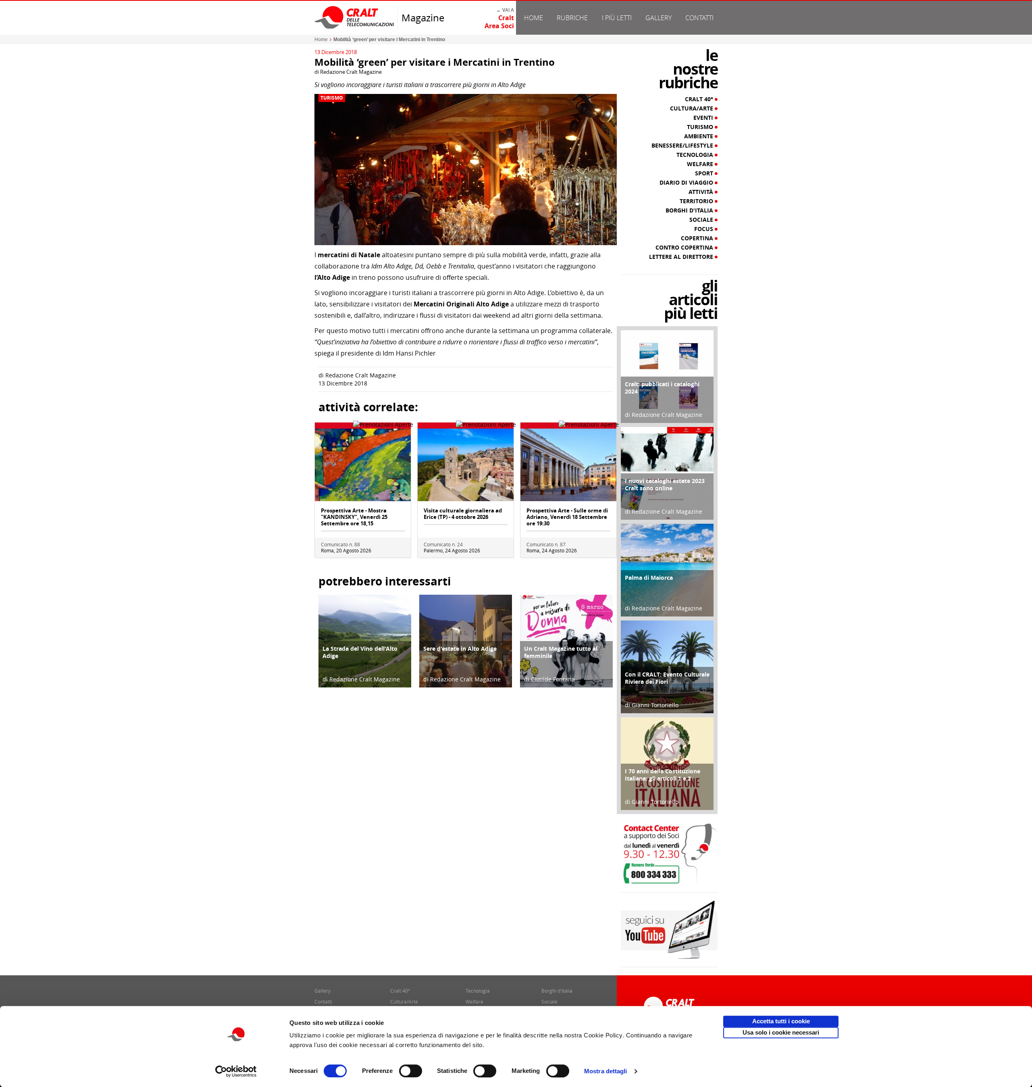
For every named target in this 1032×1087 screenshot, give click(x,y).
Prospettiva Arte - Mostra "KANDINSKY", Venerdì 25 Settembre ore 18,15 (354, 517)
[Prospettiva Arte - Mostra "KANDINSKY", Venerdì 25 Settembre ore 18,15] (363, 464)
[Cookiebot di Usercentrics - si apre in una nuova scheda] (236, 1071)
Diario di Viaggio (687, 182)
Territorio (697, 201)
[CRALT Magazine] (354, 17)
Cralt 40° (700, 99)
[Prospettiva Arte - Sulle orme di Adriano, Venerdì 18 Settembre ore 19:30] (568, 464)
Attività (702, 192)
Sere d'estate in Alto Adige (460, 648)
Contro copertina (685, 247)
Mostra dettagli (605, 1071)
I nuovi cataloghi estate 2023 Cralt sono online (665, 484)
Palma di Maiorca (649, 577)
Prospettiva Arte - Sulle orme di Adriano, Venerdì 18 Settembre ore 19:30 (567, 517)
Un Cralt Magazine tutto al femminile (560, 652)
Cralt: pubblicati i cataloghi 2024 (662, 387)
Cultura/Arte (692, 108)
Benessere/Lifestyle (683, 145)
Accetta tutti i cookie (781, 1021)
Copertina (698, 238)
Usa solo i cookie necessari (781, 1032)
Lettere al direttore (682, 256)
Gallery (658, 17)
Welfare (701, 164)
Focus (704, 229)
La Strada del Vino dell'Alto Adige (359, 652)
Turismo (331, 98)
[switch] (410, 1070)
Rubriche (572, 17)
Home (533, 17)
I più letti (617, 17)
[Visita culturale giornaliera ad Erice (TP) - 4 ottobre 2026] (466, 464)
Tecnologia (695, 154)
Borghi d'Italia (690, 210)
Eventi (704, 117)
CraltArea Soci (499, 21)
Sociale (702, 219)
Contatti (699, 17)
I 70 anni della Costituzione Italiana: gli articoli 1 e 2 (662, 774)
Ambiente (699, 136)
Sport (705, 173)
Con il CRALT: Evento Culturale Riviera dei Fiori (667, 678)
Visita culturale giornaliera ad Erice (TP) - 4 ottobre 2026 (463, 514)
